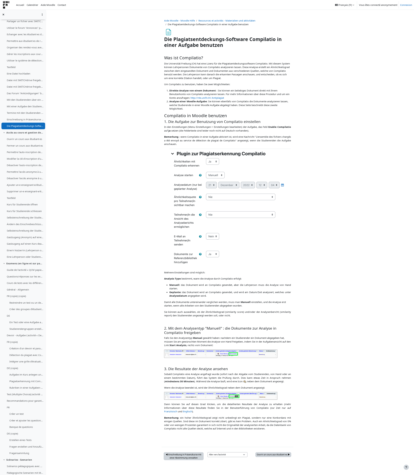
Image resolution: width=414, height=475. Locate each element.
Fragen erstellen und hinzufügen (26, 446)
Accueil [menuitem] (20, 4)
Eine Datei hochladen (18, 73)
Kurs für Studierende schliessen (24, 211)
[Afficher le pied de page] (406, 467)
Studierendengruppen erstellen (26, 328)
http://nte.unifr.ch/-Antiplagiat (207, 97)
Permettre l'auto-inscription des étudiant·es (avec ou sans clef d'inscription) (25, 152)
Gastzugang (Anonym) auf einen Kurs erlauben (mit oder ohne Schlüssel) (25, 237)
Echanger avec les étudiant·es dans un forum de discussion (25, 34)
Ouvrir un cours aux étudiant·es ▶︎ (273, 454)
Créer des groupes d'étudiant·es (26, 309)
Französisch (170, 411)
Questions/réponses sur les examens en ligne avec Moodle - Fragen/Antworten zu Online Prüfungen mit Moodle (25, 276)
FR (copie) (12, 341)
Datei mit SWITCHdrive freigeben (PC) (25, 86)
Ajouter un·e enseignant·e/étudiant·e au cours (25, 184)
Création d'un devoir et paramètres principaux (26, 348)
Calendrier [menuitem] (32, 4)
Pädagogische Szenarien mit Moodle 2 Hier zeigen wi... (25, 472)
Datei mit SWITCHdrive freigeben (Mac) (25, 80)
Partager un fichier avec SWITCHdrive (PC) (25, 21)
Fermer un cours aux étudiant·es (25, 145)
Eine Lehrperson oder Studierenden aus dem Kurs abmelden (25, 256)
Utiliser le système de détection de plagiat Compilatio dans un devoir (25, 60)
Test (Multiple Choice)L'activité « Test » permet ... (25, 394)
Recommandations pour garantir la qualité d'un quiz (25, 400)
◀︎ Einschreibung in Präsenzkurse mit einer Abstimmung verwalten (183, 456)
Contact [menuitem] (62, 4)
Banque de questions (21, 426)
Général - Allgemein (18, 289)
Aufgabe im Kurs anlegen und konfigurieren (26, 374)
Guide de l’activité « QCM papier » (25, 269)
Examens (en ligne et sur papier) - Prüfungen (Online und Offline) (25, 263)
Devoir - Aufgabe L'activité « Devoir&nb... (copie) (25, 335)
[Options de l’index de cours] (42, 14)
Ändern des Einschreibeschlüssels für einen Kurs (25, 224)
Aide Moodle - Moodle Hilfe (179, 20)
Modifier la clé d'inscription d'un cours (25, 158)
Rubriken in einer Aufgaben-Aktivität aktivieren (26, 387)
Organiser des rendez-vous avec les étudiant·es (25, 47)
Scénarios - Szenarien (19, 459)
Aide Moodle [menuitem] (48, 4)
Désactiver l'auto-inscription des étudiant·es (25, 165)
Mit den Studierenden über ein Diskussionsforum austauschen (25, 99)
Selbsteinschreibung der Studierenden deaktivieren (25, 230)
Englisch (187, 411)
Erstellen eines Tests (20, 440)
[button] (344, 5)
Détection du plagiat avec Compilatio (26, 355)
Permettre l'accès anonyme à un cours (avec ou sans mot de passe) (25, 171)
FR (8, 407)
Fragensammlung (19, 453)
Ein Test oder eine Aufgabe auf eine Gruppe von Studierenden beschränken (26, 322)
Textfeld (11, 67)
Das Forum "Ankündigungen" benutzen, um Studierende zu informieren (25, 93)
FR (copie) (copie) (16, 296)
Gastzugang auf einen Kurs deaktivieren (25, 243)
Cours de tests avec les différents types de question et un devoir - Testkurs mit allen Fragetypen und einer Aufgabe (25, 283)
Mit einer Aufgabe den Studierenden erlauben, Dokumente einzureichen (25, 106)
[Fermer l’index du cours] (3, 14)
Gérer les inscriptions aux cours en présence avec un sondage (25, 54)
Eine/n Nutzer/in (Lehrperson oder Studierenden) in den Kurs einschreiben (25, 250)
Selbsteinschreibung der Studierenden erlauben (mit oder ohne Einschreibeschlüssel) (25, 217)
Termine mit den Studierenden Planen (25, 112)
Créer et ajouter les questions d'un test (26, 420)
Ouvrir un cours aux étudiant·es (24, 139)
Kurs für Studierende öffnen (22, 204)
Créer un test (16, 413)
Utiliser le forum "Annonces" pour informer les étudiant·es (25, 27)
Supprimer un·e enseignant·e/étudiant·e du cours (25, 191)
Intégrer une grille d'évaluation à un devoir (26, 361)
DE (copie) (12, 368)
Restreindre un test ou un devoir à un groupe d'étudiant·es (26, 302)
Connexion (406, 4)
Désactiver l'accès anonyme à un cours (25, 178)
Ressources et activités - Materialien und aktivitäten (226, 20)
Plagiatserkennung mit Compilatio (26, 381)
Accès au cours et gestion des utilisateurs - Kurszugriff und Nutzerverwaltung (25, 132)
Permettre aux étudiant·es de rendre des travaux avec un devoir (25, 40)
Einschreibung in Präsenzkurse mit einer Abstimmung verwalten (25, 119)
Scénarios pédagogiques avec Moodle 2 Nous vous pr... (25, 466)
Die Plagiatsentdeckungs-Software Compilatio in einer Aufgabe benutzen (25, 125)
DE (8, 315)
